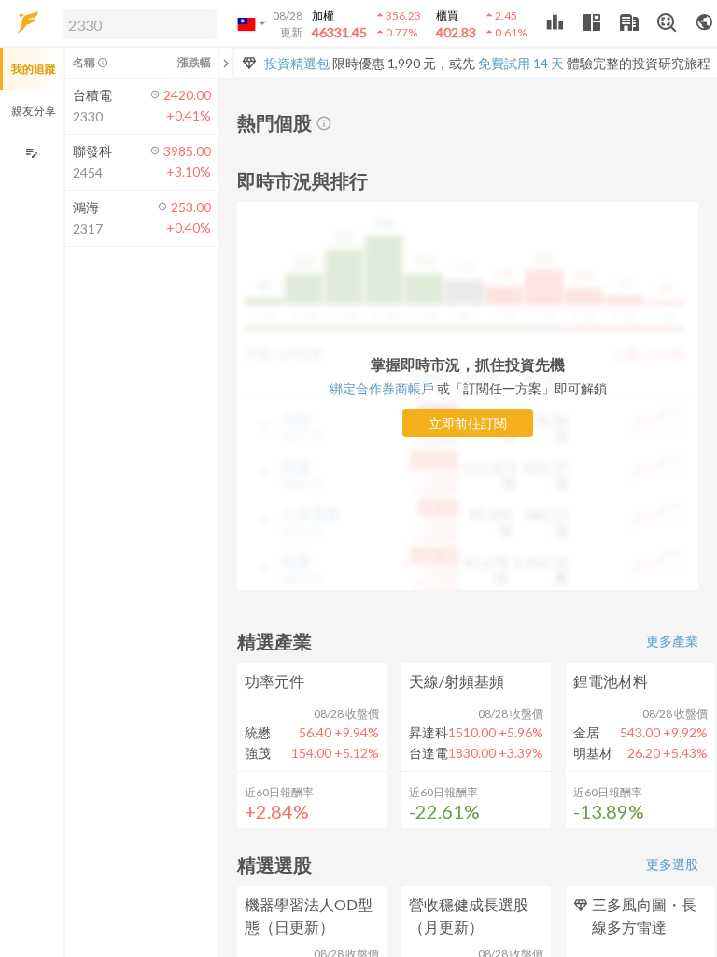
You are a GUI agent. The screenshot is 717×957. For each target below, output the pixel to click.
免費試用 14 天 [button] (521, 63)
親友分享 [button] (33, 111)
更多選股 (672, 864)
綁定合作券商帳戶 (382, 388)
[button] (136, 23)
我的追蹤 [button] (33, 69)
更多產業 (672, 641)
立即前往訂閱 (468, 423)
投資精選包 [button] (297, 63)
